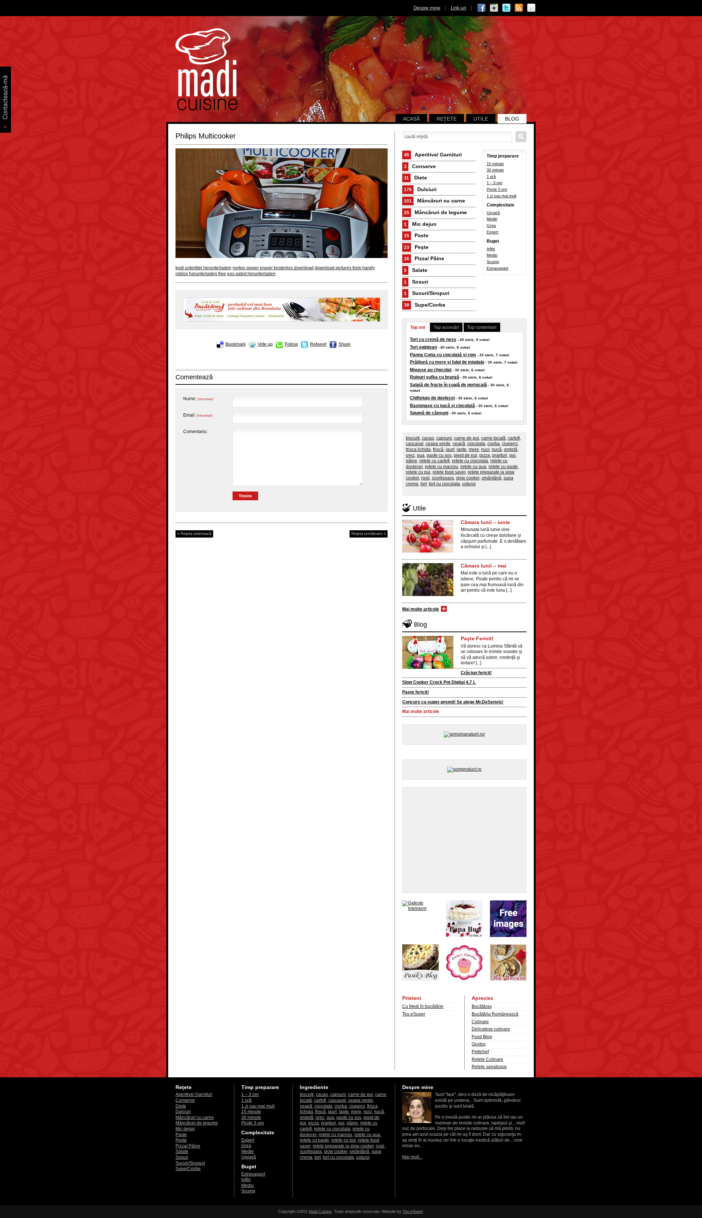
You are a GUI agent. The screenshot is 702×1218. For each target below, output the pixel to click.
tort (423, 483)
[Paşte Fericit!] (427, 667)
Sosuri (416, 282)
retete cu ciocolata (470, 460)
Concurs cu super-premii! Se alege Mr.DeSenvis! (452, 702)
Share (345, 344)
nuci (485, 449)
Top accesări (446, 327)
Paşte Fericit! (477, 638)
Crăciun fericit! (476, 672)
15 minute (495, 164)
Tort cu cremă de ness (433, 339)
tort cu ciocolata (444, 483)
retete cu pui (418, 472)
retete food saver (449, 472)
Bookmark (236, 344)
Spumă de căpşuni (429, 413)
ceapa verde (438, 443)
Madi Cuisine (320, 1211)
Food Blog (482, 1036)
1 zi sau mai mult (501, 196)
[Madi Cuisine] (207, 108)
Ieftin (491, 249)
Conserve (420, 166)
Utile (480, 119)
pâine (411, 460)
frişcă (438, 449)
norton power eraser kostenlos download (273, 267)
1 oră (491, 176)
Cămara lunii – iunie (485, 522)
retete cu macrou (441, 466)
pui (512, 455)
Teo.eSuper (413, 1014)
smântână (491, 478)
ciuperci (510, 443)
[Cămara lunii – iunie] (427, 551)
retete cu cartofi (434, 460)
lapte (462, 449)
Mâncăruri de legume (435, 212)
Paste (416, 235)
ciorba (493, 443)
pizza (484, 455)
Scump (493, 261)
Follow (291, 344)
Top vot (417, 327)
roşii (425, 478)
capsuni (444, 438)
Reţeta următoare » (368, 533)
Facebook (481, 8)
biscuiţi (413, 438)
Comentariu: (195, 431)
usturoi (469, 483)
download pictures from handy (345, 267)
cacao (428, 438)
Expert (492, 232)
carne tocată (493, 438)
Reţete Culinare (487, 1059)
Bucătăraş (482, 1006)
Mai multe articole (420, 609)
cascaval (414, 443)
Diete (415, 178)
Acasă (411, 119)
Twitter (506, 8)
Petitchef (480, 1051)
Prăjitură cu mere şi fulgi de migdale (447, 362)
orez (410, 455)
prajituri (499, 455)
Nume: (198, 398)
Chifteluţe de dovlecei (432, 398)
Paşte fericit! (415, 692)
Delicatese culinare (491, 1029)
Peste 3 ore (497, 189)
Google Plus (494, 8)
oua (420, 455)
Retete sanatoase (489, 1066)
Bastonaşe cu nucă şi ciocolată (442, 405)
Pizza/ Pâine (424, 258)
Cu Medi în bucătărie (423, 1006)
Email (531, 8)
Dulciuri (420, 189)
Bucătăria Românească (495, 1014)
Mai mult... (412, 1157)
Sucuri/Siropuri (426, 293)
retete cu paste (503, 466)
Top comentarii (482, 327)
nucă (497, 449)
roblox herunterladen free (201, 273)
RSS (518, 8)
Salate (415, 270)
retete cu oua (473, 466)
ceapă (459, 443)
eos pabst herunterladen (251, 273)
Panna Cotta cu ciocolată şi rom (443, 354)
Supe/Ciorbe (424, 305)
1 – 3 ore (494, 183)
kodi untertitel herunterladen (203, 267)
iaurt (450, 449)
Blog (512, 119)
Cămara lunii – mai (483, 566)
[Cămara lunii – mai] (427, 594)
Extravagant (497, 268)
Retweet (318, 344)
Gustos (479, 1044)
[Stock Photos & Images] (508, 935)
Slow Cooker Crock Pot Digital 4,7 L (439, 682)
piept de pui (465, 455)
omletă (510, 449)
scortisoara (443, 478)
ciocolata (476, 443)
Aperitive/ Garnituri (433, 155)
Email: (197, 415)
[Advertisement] (464, 840)
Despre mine (427, 8)
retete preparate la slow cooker (343, 1146)
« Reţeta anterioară (194, 533)
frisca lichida (418, 449)
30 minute (495, 170)
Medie (492, 219)
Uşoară (493, 212)
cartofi (514, 438)
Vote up (265, 344)
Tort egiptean (423, 347)
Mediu (492, 255)
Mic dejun (420, 224)
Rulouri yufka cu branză (434, 377)
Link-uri (458, 8)
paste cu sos (439, 455)
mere (474, 449)
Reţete (447, 119)
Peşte (416, 247)
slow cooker (467, 478)
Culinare (480, 1021)
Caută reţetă (521, 136)
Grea (491, 225)
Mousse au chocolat (431, 369)
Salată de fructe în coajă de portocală (448, 384)
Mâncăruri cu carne (434, 201)
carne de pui (466, 438)
